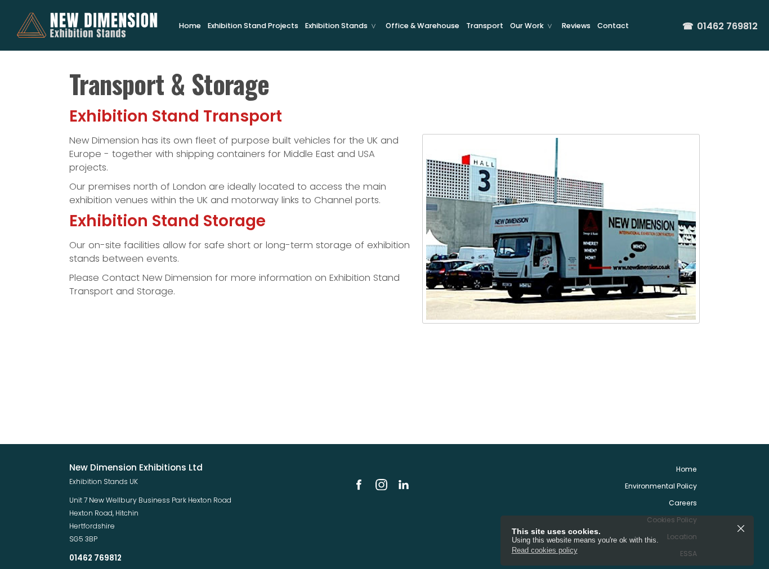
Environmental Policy (661, 486)
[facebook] (358, 484)
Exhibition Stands (336, 25)
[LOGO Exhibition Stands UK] (87, 25)
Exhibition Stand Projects (253, 25)
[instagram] (381, 484)
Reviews (576, 25)
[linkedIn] (403, 484)
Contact (613, 25)
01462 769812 (720, 26)
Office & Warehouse (422, 25)
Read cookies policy (545, 550)
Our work (527, 25)
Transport (484, 25)
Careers (683, 503)
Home (190, 25)
